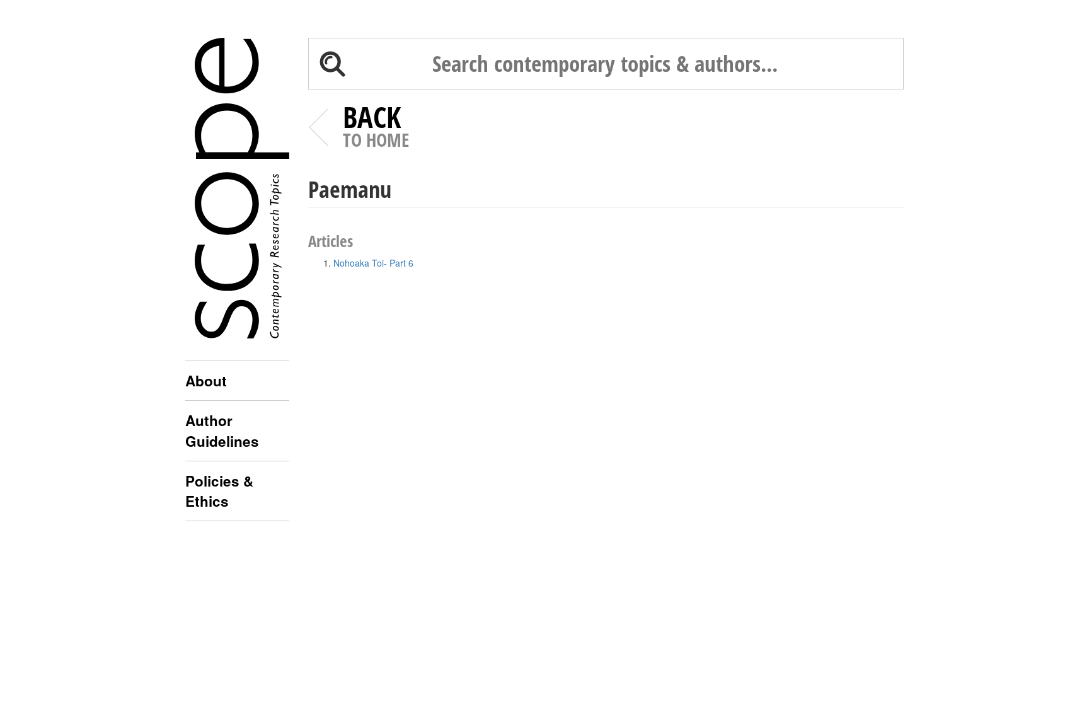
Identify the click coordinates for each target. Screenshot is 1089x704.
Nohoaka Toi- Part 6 (373, 263)
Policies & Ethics (219, 491)
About (206, 381)
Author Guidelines (222, 430)
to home (376, 128)
